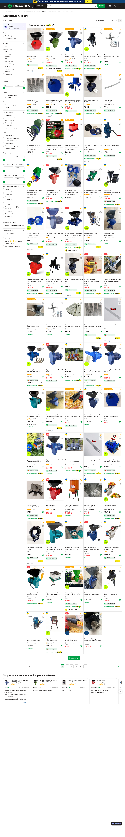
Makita (8, 54)
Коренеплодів (10, 118)
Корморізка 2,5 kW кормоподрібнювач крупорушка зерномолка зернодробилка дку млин (34, 594)
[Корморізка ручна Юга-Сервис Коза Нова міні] (74, 130)
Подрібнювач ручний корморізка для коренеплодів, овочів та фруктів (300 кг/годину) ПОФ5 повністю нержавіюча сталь (92, 234)
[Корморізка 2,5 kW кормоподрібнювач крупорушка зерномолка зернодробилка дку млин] (35, 577)
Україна (9, 216)
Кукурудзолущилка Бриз (111, 145)
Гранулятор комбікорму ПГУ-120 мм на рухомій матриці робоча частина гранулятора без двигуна (72, 461)
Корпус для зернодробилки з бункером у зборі (35, 55)
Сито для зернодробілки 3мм (112, 325)
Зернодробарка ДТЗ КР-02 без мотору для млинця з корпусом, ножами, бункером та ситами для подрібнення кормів (92, 416)
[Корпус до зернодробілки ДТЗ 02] (35, 532)
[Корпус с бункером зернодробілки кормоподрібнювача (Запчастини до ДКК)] (112, 218)
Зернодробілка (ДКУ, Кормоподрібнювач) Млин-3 (54, 415)
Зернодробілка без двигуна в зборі (93, 146)
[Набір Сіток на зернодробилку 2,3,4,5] (35, 85)
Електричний (10, 105)
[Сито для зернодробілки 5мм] (93, 444)
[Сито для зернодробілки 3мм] (112, 309)
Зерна (8, 115)
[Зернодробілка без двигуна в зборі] (93, 130)
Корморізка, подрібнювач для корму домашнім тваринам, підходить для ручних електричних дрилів (112, 280)
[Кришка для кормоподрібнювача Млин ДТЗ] (112, 399)
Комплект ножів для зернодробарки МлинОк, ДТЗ (72, 326)
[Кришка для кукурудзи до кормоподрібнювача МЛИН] (54, 85)
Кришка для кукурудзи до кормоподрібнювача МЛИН (54, 101)
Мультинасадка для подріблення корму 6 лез (53, 325)
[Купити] (42, 61)
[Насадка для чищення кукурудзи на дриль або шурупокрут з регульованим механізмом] (74, 399)
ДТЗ (7, 59)
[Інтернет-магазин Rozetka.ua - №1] (19, 6)
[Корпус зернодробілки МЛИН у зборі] (93, 85)
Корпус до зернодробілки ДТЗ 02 (34, 548)
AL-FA (7, 66)
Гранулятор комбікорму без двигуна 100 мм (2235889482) (73, 371)
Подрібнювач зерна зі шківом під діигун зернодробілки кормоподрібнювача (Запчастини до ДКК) (93, 594)
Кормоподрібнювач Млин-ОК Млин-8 (54, 461)
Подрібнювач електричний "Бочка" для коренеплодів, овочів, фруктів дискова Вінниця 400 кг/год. (73, 506)
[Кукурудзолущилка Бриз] (112, 130)
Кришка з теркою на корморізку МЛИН (33, 234)
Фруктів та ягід (11, 128)
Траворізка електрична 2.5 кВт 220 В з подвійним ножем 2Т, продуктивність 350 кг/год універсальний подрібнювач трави (112, 594)
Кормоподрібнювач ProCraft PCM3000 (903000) (48, 681)
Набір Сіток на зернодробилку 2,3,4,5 (33, 101)
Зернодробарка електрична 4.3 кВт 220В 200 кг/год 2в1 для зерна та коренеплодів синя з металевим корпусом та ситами (73, 234)
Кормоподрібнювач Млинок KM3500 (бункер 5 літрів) (35, 280)
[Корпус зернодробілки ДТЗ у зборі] (74, 264)
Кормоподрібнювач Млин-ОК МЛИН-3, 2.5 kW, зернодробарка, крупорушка (74, 56)
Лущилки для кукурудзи (14, 145)
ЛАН (7, 51)
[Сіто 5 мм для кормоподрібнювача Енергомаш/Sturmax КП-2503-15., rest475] (112, 85)
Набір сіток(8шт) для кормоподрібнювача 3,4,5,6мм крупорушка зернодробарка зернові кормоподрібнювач (91, 506)
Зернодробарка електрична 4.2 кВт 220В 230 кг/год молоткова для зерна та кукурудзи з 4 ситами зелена (74, 594)
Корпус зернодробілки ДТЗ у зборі (74, 280)
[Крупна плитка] (116, 20)
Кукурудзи (9, 120)
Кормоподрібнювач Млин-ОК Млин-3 (112, 370)
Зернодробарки (11, 140)
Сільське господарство (25, 11)
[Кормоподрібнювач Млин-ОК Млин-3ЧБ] (54, 218)
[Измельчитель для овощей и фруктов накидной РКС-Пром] (35, 623)
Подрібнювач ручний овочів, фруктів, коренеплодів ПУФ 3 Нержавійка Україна (92, 191)
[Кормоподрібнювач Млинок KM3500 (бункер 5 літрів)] (35, 264)
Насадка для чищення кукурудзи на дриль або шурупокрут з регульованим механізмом (73, 416)
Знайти (101, 6)
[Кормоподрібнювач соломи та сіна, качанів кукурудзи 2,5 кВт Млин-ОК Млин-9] (93, 354)
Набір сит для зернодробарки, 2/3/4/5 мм (92, 325)
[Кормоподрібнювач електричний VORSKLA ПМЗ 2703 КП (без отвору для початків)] (54, 532)
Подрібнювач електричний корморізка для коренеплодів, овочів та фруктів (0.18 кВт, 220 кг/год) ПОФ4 (34, 191)
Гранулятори (9, 135)
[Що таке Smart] (53, 25)
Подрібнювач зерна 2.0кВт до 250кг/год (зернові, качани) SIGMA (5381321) (35, 416)
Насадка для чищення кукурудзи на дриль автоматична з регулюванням (73, 640)
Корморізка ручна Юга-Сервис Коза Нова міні (72, 146)
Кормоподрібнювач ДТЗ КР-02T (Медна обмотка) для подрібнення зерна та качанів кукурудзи (93, 548)
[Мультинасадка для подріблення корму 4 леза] (112, 39)
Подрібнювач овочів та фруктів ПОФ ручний (33, 146)
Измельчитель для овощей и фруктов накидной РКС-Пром (35, 640)
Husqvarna (9, 69)
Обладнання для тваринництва (51, 11)
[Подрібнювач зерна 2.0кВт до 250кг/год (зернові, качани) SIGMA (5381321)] (35, 399)
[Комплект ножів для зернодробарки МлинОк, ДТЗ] (74, 309)
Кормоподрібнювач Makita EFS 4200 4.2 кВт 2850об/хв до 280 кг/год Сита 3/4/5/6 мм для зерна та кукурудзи (54, 146)
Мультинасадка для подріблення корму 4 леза (111, 55)
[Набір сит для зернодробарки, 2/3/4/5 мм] (93, 309)
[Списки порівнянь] (115, 6)
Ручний (8, 107)
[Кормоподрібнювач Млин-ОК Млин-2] (54, 354)
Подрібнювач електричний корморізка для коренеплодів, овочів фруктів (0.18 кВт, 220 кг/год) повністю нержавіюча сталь (112, 548)
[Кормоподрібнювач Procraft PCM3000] (54, 39)
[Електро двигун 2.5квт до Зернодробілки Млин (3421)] (112, 444)
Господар (8, 74)
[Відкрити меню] (5, 6)
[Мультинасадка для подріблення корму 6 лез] (54, 309)
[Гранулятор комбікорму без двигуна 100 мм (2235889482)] (74, 354)
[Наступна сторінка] (118, 666)
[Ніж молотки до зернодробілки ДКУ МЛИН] (35, 489)
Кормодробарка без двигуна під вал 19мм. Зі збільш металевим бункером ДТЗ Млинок (73, 548)
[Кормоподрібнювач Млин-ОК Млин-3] (112, 354)
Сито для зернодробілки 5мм (93, 460)
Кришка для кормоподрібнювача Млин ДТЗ (111, 416)
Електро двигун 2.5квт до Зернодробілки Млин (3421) (112, 460)
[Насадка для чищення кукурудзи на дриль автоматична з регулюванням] (74, 623)
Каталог (40, 6)
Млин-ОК (9, 64)
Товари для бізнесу (11, 11)
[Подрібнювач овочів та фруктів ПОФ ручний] (35, 130)
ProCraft (9, 61)
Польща (8, 204)
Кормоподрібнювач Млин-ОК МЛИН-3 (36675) (19, 681)
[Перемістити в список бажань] (42, 29)
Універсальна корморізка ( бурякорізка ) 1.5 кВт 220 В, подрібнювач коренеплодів (73, 101)
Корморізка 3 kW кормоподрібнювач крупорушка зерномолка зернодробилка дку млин (53, 506)
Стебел (8, 125)
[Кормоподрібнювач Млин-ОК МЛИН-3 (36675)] (6, 682)
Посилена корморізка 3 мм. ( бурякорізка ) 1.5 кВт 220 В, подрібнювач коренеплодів (54, 280)
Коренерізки (10, 143)
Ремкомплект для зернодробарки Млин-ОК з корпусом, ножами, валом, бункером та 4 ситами (73, 191)
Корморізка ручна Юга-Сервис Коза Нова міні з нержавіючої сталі (53, 594)
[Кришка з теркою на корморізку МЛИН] (35, 218)
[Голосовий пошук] (95, 6)
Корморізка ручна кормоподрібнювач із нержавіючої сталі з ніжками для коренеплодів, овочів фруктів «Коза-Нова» (54, 640)
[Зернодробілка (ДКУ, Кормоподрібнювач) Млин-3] (54, 399)
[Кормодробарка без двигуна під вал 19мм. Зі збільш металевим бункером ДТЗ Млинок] (74, 532)
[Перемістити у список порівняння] (42, 33)
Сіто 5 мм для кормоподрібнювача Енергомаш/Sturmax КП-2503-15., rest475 (110, 101)
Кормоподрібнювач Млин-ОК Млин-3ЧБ (54, 234)
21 (85, 666)
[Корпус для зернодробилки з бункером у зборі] (35, 39)
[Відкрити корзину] (120, 6)
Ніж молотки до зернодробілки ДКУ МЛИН (35, 506)
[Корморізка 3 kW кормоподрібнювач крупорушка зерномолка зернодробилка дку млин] (54, 489)
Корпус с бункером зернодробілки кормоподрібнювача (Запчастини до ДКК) (110, 234)
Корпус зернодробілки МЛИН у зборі (91, 101)
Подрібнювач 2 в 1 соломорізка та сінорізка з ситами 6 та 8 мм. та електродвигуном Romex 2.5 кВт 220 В (112, 191)
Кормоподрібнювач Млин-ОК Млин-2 (54, 370)
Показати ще (7, 77)
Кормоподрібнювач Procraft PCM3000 (54, 55)
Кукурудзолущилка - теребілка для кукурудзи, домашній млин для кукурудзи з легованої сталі (92, 280)
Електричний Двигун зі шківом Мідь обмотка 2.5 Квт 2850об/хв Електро (92, 640)
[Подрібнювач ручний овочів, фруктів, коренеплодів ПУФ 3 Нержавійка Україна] (93, 175)
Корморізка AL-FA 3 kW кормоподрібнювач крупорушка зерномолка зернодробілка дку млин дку (54, 191)
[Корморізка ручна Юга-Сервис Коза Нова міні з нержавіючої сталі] (54, 577)
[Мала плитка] (120, 20)
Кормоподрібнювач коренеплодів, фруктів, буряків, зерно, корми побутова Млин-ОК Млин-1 (35, 371)
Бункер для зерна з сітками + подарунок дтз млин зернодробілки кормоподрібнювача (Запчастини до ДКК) (35, 326)
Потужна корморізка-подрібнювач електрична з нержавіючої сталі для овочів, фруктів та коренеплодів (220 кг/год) (112, 506)
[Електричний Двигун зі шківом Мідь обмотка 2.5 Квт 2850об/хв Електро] (93, 623)
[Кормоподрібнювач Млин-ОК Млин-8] (54, 444)
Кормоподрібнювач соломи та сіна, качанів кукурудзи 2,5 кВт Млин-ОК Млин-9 (92, 371)
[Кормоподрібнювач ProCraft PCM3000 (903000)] (35, 682)
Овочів (8, 123)
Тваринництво (37, 11)
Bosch (7, 56)
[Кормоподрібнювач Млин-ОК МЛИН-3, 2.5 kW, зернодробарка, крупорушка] (74, 39)
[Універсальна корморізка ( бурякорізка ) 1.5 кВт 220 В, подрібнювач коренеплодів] (74, 85)
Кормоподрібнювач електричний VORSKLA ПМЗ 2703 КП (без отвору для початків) (54, 548)
